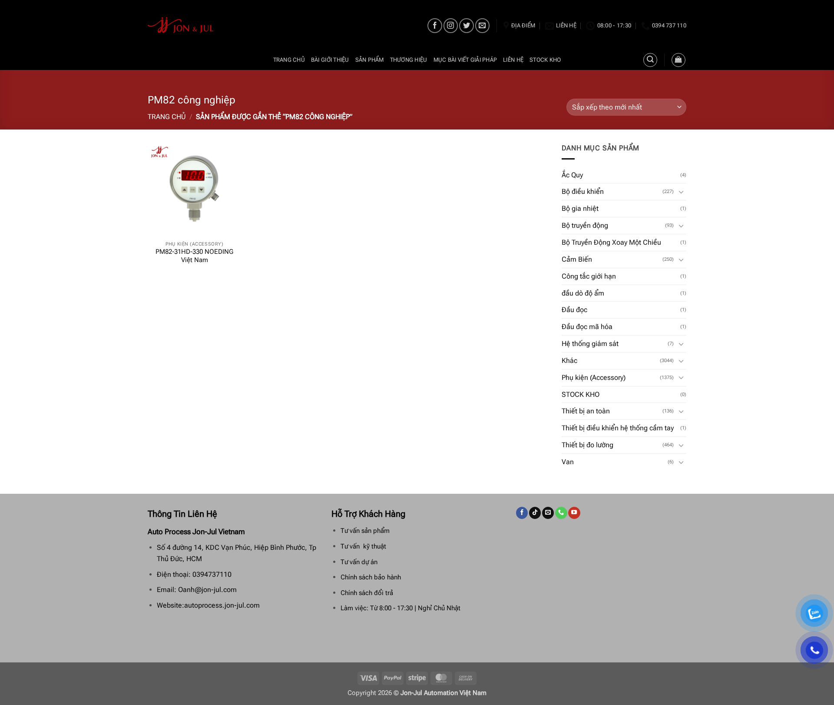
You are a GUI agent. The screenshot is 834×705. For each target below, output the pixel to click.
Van (568, 462)
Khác (569, 360)
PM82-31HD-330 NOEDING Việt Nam (194, 256)
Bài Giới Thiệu (330, 60)
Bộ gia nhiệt (580, 208)
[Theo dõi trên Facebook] (434, 25)
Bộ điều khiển (583, 191)
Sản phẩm (369, 60)
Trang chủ (289, 60)
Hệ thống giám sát (590, 343)
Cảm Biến (577, 259)
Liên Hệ (513, 60)
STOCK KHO (545, 60)
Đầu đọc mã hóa (587, 327)
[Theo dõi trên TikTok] (535, 513)
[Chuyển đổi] (681, 191)
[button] (678, 60)
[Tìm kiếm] (650, 60)
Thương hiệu (408, 60)
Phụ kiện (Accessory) (594, 377)
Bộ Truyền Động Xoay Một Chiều (611, 242)
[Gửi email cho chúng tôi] (482, 25)
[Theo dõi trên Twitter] (466, 25)
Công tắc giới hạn (589, 276)
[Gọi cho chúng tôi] (561, 513)
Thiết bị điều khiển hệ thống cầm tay (618, 428)
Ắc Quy (572, 175)
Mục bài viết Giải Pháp (465, 60)
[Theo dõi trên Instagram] (450, 25)
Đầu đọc (574, 310)
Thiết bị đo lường (587, 445)
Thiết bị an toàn (586, 411)
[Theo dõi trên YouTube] (574, 513)
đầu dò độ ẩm (583, 293)
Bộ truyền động (585, 225)
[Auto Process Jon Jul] (181, 25)
